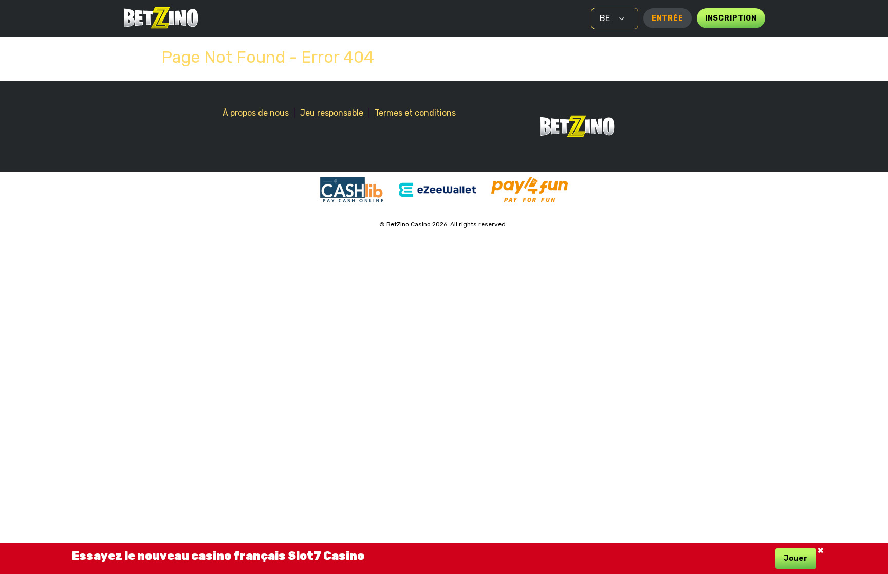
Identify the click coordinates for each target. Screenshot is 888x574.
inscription (731, 18)
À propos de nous (256, 113)
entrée (667, 18)
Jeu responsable (331, 113)
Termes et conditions (415, 113)
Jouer (796, 558)
